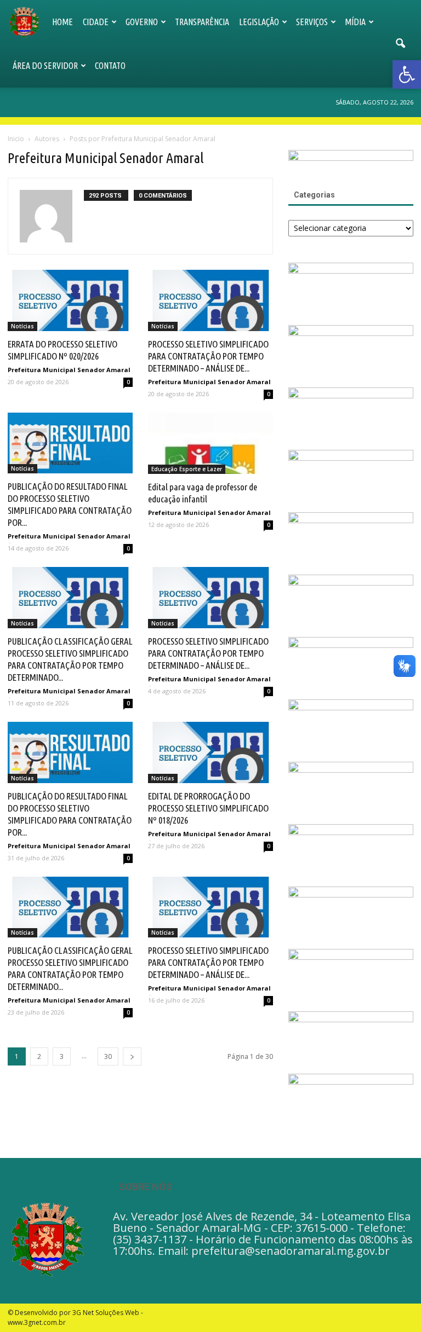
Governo (142, 22)
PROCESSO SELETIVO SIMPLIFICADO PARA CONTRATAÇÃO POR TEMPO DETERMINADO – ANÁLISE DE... (208, 356)
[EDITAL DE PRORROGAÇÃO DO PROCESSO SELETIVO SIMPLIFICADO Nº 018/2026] (210, 752)
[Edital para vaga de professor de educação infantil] (210, 443)
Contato (110, 66)
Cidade (96, 22)
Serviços (312, 22)
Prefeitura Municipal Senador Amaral (69, 370)
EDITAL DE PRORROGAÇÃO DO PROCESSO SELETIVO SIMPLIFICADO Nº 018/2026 (208, 808)
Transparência (202, 22)
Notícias (22, 326)
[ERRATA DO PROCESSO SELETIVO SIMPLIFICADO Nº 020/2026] (70, 300)
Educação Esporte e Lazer (186, 469)
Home (62, 22)
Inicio (16, 138)
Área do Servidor (45, 66)
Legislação (259, 22)
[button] (400, 44)
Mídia (355, 22)
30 (108, 1056)
